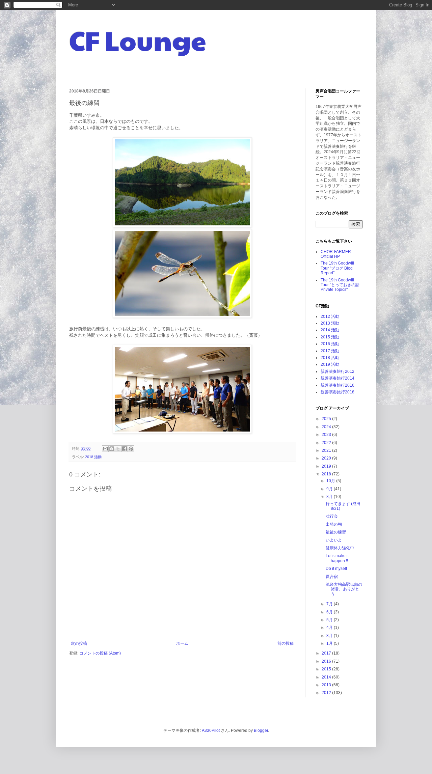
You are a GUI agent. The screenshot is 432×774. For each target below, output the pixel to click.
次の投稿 (79, 643)
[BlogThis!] (111, 448)
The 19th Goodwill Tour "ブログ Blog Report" (337, 268)
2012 (327, 692)
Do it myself (336, 568)
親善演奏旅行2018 (337, 392)
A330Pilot (211, 730)
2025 (327, 418)
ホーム (182, 643)
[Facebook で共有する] (124, 448)
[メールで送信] (105, 448)
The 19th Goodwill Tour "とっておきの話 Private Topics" (340, 285)
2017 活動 (330, 351)
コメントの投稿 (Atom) (100, 653)
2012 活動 (330, 316)
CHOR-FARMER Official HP (336, 254)
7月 (330, 604)
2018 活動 (93, 457)
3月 (330, 635)
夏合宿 (332, 576)
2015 (327, 669)
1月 (330, 643)
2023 (327, 434)
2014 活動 (330, 330)
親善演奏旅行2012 (337, 371)
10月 (331, 480)
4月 (330, 627)
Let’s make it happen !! (337, 558)
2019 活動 (330, 364)
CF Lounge (137, 40)
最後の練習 (336, 532)
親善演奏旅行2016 (337, 385)
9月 (330, 489)
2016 (327, 661)
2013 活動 (330, 323)
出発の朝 (334, 524)
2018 (327, 474)
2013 (327, 685)
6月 (330, 612)
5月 (330, 619)
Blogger (261, 730)
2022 (327, 442)
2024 (327, 426)
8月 (330, 496)
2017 (327, 653)
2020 (327, 458)
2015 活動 (330, 337)
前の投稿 (285, 643)
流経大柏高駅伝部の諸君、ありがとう (344, 589)
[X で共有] (118, 448)
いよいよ (334, 540)
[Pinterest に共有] (131, 448)
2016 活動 (330, 343)
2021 (327, 450)
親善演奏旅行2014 (337, 378)
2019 (327, 466)
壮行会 (332, 516)
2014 (327, 677)
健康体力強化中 (340, 548)
